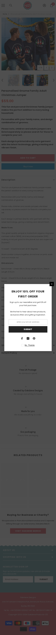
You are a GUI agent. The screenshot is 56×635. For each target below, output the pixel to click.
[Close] (52, 284)
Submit (28, 329)
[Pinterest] (34, 338)
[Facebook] (22, 338)
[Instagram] (28, 338)
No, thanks (30, 345)
